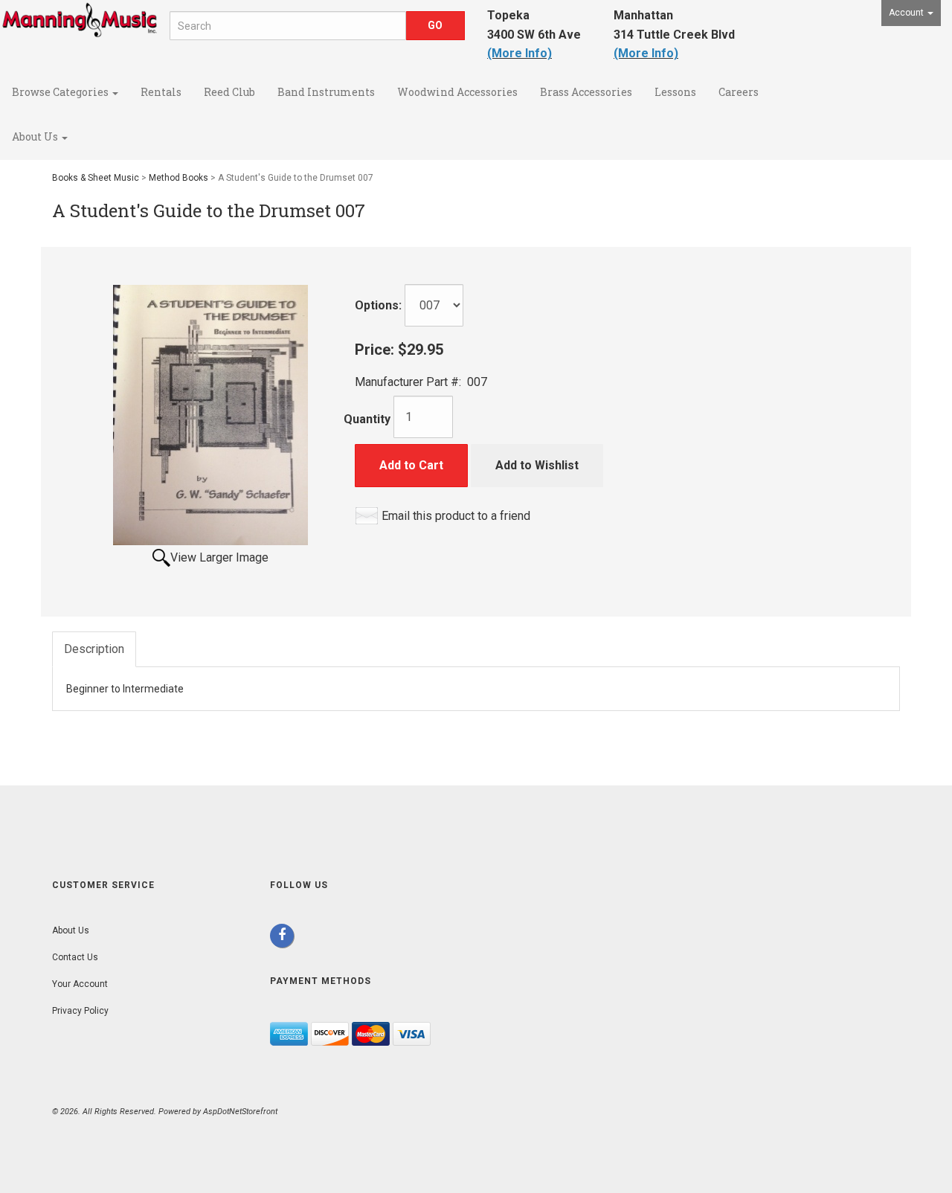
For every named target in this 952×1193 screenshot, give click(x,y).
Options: (378, 305)
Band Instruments (326, 92)
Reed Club (229, 92)
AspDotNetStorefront (240, 1111)
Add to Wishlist (537, 465)
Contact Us (75, 957)
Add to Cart (411, 465)
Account (907, 12)
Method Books (178, 178)
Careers (738, 92)
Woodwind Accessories (457, 92)
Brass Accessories (586, 92)
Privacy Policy (80, 1011)
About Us (36, 136)
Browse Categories (61, 92)
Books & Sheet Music (95, 178)
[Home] (79, 33)
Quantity (367, 419)
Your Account (80, 984)
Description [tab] (94, 649)
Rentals (161, 92)
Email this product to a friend (456, 516)
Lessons (675, 92)
